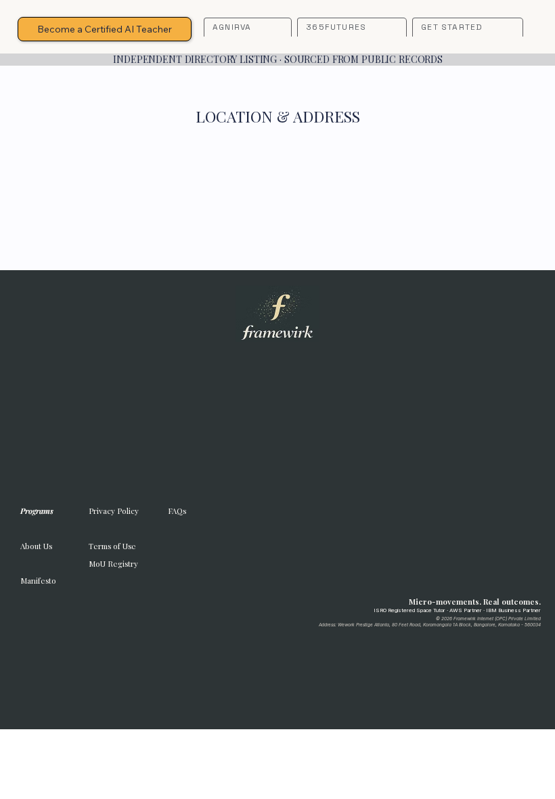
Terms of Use (112, 546)
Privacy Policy (114, 511)
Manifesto (38, 581)
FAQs (177, 511)
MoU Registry (113, 564)
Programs (36, 511)
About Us (36, 546)
